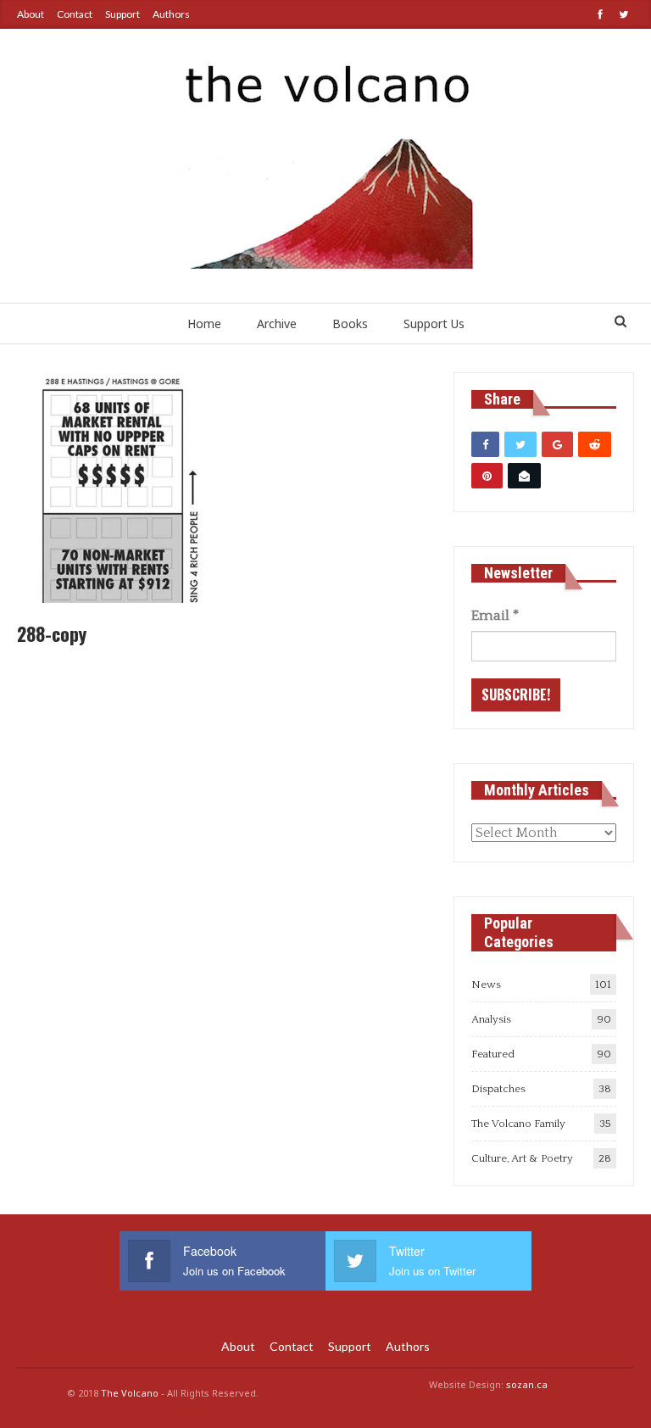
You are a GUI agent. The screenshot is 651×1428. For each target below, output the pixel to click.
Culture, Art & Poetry (522, 1158)
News (486, 984)
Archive (277, 323)
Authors (171, 14)
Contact (74, 14)
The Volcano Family (518, 1124)
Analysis (491, 1019)
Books (350, 323)
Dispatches (498, 1089)
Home (204, 323)
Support (122, 14)
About (30, 14)
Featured (493, 1054)
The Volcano (130, 1392)
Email (495, 615)
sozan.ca (527, 1384)
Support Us (434, 323)
